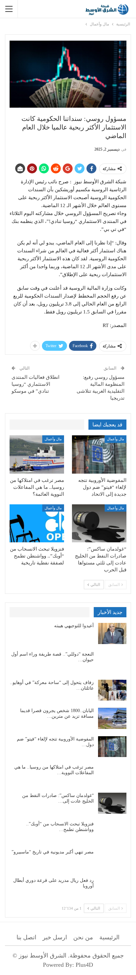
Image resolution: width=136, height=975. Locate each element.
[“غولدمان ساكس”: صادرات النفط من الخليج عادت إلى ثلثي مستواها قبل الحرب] (99, 523)
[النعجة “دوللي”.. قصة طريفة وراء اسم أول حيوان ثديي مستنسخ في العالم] (112, 661)
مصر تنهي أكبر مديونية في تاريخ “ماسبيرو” (53, 851)
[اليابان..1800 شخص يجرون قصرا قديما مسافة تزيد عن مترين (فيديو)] (112, 718)
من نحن (83, 937)
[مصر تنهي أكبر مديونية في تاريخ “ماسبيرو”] (112, 859)
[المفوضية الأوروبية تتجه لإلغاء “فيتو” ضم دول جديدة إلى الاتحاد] (99, 454)
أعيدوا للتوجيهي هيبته (74, 625)
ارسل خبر (55, 937)
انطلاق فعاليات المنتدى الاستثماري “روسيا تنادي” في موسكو (35, 384)
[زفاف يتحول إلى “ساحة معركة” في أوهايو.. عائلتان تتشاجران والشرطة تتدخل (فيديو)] (112, 690)
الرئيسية (109, 937)
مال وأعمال (115, 439)
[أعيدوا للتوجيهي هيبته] (112, 633)
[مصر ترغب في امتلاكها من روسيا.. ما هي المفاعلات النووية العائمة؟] (37, 454)
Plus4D (84, 964)
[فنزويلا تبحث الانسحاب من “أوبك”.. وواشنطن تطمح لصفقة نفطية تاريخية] (37, 523)
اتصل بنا (26, 937)
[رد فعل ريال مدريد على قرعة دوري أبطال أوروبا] (112, 888)
